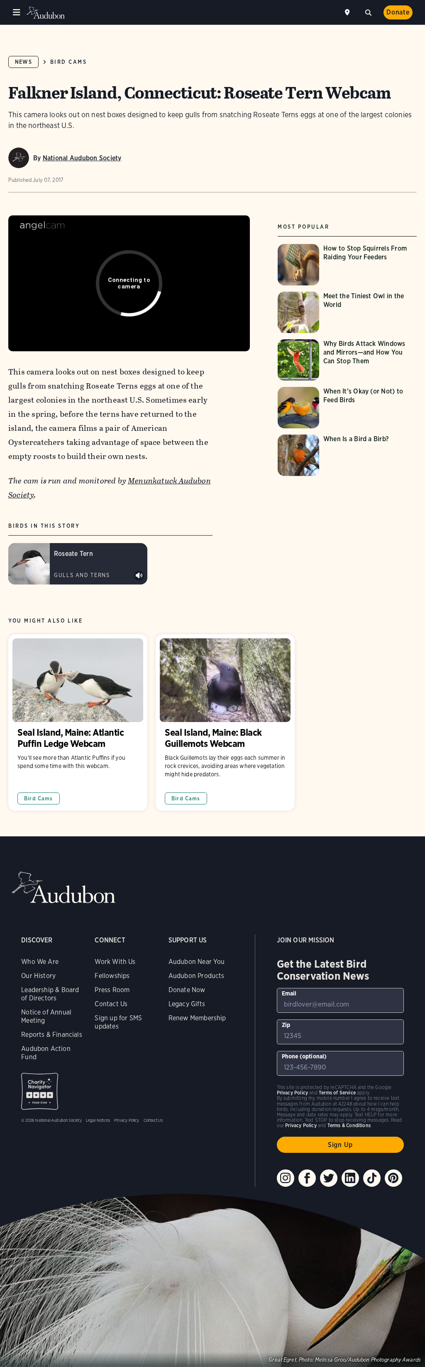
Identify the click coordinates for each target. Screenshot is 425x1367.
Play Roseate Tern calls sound (139, 576)
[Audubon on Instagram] (285, 1178)
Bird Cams (68, 62)
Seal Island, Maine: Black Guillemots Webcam (225, 722)
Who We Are (40, 962)
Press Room (112, 990)
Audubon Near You (197, 962)
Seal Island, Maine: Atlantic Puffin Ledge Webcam (77, 722)
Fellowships (112, 976)
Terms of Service (337, 1092)
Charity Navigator (39, 1091)
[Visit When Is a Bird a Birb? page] (340, 455)
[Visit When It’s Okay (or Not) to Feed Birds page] (347, 407)
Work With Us (115, 962)
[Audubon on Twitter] (328, 1178)
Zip (286, 1025)
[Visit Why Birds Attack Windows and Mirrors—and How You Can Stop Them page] (347, 360)
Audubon (45, 13)
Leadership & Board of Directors (50, 994)
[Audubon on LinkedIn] (350, 1178)
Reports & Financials (51, 1035)
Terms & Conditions (349, 1125)
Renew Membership (197, 1018)
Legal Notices (98, 1120)
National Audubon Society (82, 158)
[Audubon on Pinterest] (393, 1178)
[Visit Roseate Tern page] (77, 563)
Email (289, 993)
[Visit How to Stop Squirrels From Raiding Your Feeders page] (347, 264)
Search (368, 12)
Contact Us (111, 1004)
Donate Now (187, 990)
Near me (348, 12)
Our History (38, 976)
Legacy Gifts (187, 1004)
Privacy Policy (126, 1120)
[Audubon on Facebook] (307, 1178)
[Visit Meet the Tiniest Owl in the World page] (347, 312)
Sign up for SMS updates (118, 1022)
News (23, 62)
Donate (398, 12)
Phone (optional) (304, 1056)
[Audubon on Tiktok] (372, 1178)
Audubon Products (197, 976)
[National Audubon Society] (18, 157)
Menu (16, 12)
